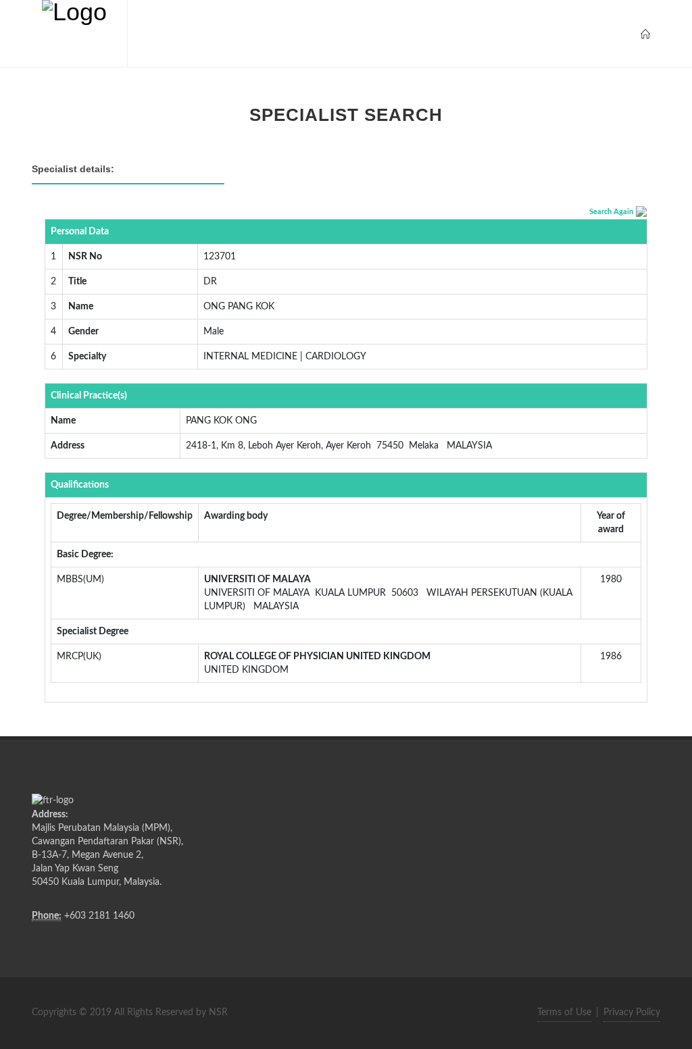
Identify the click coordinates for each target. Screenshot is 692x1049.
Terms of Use (564, 1012)
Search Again (611, 211)
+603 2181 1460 (99, 916)
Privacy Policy (631, 1012)
